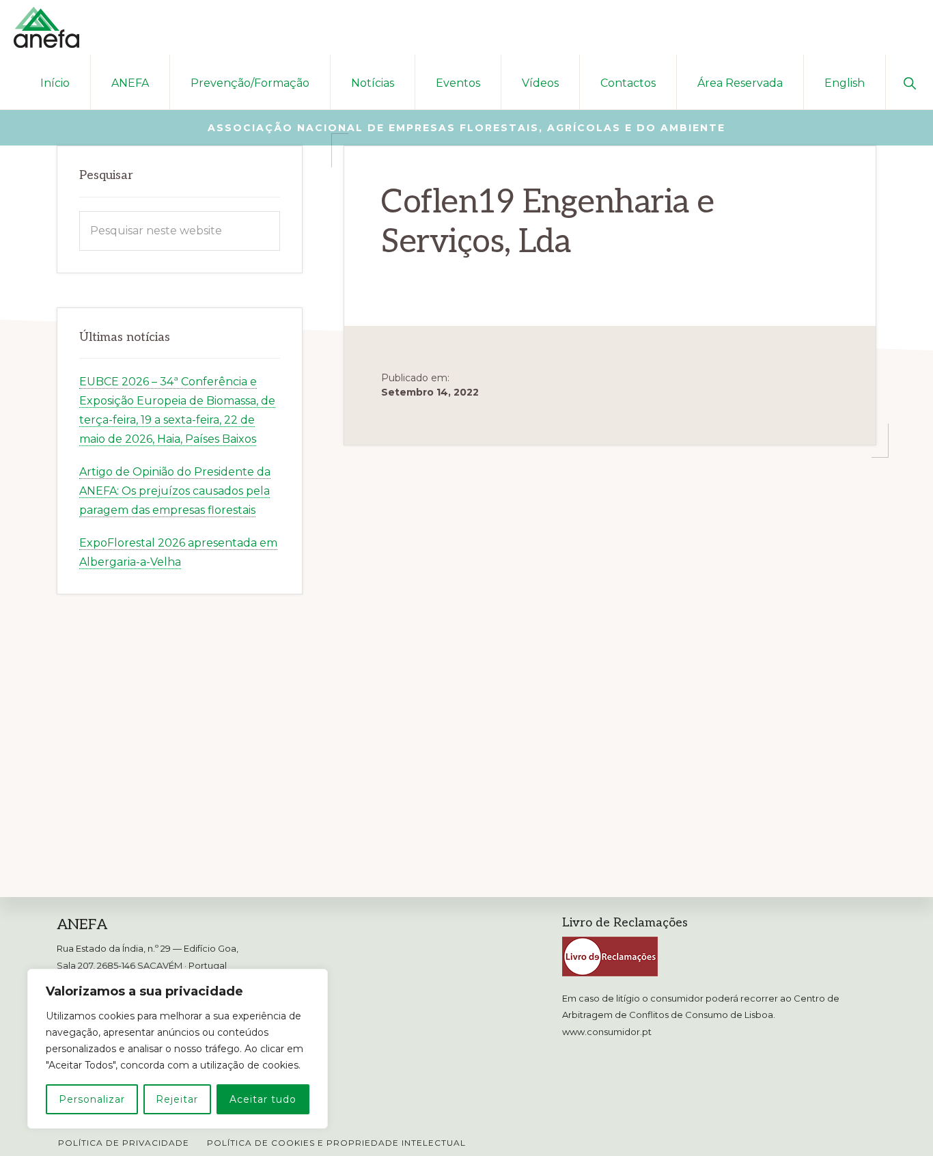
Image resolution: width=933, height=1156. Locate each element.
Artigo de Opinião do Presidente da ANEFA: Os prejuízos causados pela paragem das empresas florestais (174, 491)
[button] (909, 82)
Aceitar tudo (262, 1099)
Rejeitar (177, 1099)
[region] (177, 1049)
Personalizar (92, 1099)
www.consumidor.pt (607, 1031)
